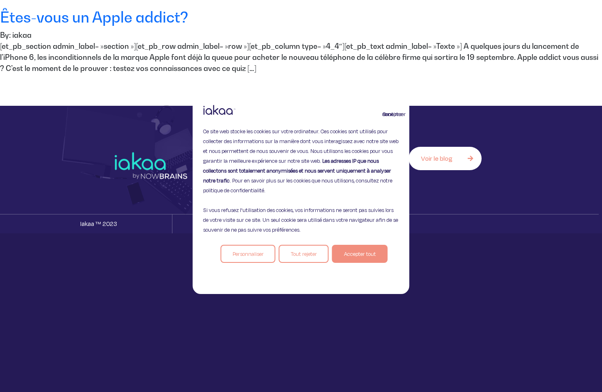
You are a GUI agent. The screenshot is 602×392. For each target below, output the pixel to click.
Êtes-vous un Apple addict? (94, 17)
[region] (300, 196)
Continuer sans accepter (387, 114)
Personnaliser (248, 254)
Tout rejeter (304, 254)
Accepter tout (360, 254)
